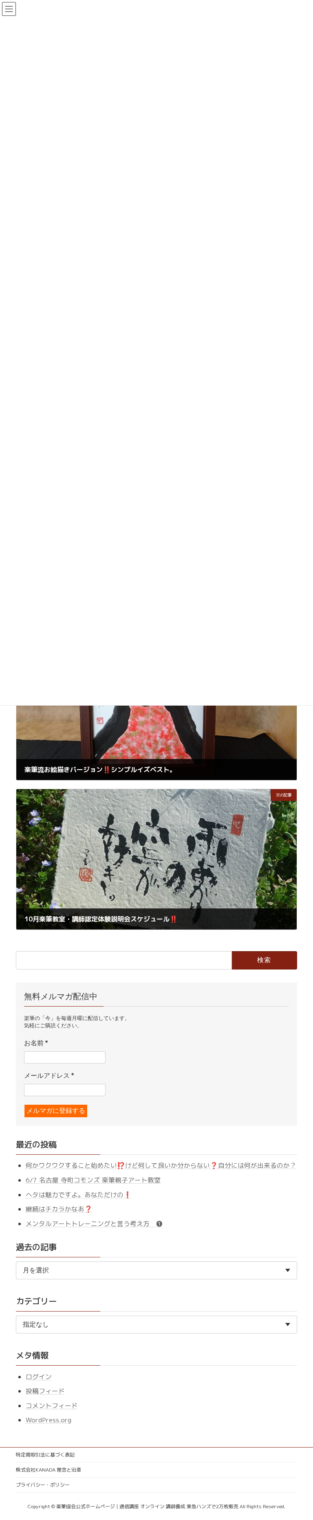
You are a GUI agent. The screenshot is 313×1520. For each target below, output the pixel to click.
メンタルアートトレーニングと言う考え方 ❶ (94, 1223)
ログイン (39, 1376)
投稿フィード (45, 1390)
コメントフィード (52, 1405)
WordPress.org (48, 1419)
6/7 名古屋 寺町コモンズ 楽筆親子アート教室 (93, 1180)
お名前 (36, 1043)
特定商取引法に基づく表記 (45, 1454)
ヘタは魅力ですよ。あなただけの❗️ (79, 1194)
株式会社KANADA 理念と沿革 (48, 1469)
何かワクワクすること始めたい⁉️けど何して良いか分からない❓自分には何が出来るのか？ (161, 1165)
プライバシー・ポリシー (43, 1484)
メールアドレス (49, 1075)
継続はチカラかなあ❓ (59, 1208)
